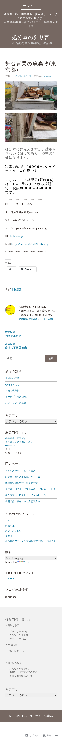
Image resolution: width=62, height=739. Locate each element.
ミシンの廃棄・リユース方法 (20, 471)
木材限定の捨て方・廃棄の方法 (21, 483)
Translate (28, 562)
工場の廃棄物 (12, 390)
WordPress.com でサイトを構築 (30, 716)
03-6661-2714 (11, 445)
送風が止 (10, 525)
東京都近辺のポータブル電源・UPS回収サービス (30, 489)
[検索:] (31, 358)
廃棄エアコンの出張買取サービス (22, 476)
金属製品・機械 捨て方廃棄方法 (22, 501)
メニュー (33, 6)
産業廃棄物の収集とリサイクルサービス (26, 495)
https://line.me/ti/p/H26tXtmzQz (29, 244)
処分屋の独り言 (31, 37)
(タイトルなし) (13, 384)
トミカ (8, 521)
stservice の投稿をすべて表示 (36, 319)
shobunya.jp (16, 236)
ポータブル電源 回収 (16, 396)
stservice (46, 76)
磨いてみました (13, 530)
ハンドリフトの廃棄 (15, 402)
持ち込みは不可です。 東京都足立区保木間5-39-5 (18, 440)
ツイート (10, 578)
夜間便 (8, 535)
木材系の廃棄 (12, 378)
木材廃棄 (16, 289)
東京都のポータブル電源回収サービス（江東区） (30, 540)
